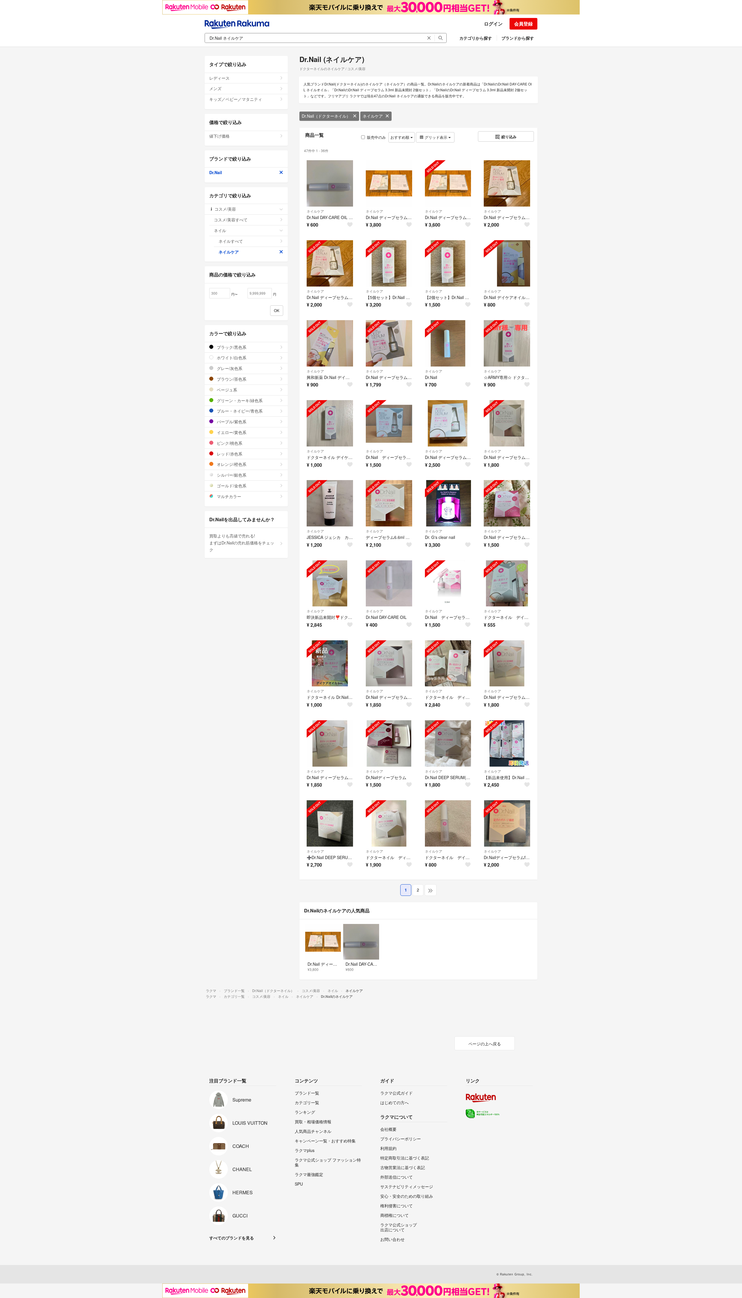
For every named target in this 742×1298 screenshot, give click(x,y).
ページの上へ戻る (484, 1044)
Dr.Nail (215, 172)
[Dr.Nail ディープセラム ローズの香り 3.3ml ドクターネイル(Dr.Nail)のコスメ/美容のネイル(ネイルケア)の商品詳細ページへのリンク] (507, 503)
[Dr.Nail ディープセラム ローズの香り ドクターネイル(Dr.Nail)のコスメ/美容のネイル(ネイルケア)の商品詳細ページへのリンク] (448, 583)
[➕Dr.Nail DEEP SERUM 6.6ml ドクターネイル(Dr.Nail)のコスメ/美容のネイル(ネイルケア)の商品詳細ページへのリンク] (330, 823)
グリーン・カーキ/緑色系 (239, 400)
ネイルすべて (231, 241)
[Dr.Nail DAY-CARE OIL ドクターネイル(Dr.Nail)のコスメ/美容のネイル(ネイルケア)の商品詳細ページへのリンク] (389, 583)
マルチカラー (228, 496)
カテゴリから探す (475, 38)
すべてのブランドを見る (231, 1238)
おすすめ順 (400, 137)
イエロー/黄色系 (231, 432)
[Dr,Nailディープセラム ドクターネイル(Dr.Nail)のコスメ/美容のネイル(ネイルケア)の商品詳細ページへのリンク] (389, 743)
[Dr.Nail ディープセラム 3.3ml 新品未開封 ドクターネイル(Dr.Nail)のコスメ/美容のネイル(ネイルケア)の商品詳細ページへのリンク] (507, 183)
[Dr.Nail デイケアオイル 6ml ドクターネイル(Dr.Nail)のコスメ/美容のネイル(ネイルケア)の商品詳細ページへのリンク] (507, 263)
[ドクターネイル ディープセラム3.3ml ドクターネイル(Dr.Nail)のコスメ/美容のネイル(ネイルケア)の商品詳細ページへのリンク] (389, 823)
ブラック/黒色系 (231, 347)
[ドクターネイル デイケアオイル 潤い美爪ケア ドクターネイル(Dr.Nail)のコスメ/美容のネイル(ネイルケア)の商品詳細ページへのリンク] (507, 583)
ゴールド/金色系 (231, 485)
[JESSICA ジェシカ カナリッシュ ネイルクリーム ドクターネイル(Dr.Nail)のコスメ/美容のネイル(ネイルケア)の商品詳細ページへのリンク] (330, 503)
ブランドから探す (517, 38)
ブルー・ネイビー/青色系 (239, 411)
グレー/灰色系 (229, 368)
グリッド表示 (435, 137)
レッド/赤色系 (229, 454)
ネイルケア (373, 116)
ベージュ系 (226, 390)
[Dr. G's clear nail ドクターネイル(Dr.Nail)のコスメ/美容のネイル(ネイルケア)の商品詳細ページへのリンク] (448, 503)
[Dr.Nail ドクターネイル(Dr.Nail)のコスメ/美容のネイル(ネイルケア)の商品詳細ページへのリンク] (448, 343)
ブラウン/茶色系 (231, 379)
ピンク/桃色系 (229, 443)
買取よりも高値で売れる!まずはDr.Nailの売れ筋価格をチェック (241, 543)
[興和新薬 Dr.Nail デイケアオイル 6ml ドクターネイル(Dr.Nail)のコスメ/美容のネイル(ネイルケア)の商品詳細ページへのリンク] (330, 343)
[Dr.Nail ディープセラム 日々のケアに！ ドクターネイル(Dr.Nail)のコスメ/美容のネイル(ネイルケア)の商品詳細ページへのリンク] (389, 423)
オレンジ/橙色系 (231, 464)
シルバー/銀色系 (231, 475)
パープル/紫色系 (231, 421)
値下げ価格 (219, 136)
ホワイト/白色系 (231, 357)
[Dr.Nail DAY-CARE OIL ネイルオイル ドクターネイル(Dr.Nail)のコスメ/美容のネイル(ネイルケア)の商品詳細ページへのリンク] (330, 183)
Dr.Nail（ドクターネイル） (326, 116)
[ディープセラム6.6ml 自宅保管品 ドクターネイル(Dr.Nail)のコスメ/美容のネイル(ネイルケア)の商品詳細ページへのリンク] (389, 503)
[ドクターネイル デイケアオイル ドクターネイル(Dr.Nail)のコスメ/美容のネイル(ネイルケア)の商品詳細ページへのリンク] (330, 423)
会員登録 (523, 23)
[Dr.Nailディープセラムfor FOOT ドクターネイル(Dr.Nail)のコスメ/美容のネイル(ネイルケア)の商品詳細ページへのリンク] (507, 823)
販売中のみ (376, 137)
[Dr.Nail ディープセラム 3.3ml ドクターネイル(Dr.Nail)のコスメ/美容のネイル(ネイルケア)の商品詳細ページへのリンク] (389, 343)
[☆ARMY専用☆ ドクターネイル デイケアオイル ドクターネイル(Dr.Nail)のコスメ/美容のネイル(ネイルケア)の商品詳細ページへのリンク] (507, 343)
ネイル (220, 230)
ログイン (493, 23)
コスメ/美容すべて (231, 220)
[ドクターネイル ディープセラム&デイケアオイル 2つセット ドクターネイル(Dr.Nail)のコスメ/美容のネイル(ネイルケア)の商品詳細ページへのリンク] (448, 663)
